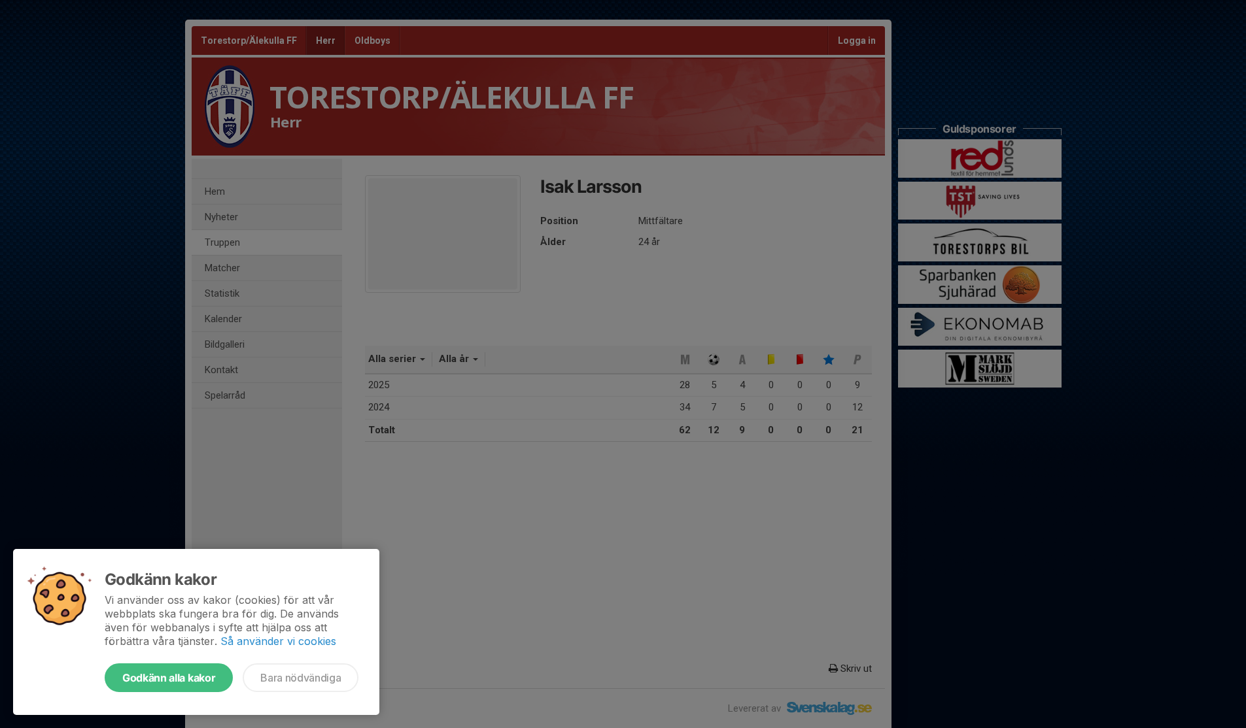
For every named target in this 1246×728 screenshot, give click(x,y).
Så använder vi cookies (278, 641)
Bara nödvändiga (300, 677)
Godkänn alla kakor (168, 677)
